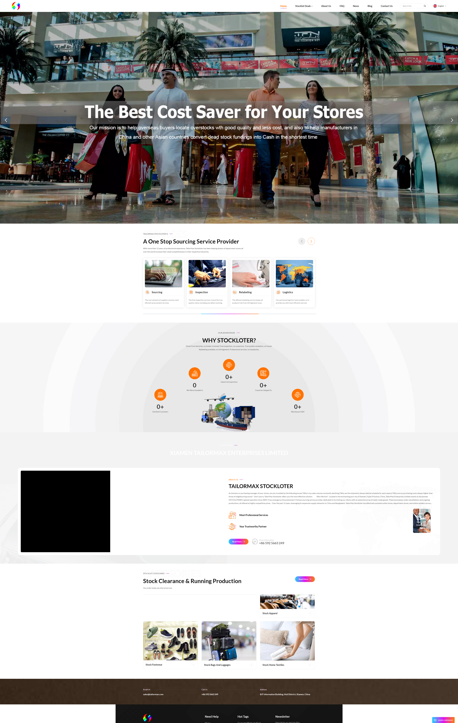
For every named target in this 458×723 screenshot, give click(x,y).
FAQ (342, 6)
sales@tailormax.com (153, 694)
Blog (370, 6)
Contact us (387, 6)
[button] (6, 120)
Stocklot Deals (303, 6)
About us (326, 6)
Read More (237, 541)
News (356, 6)
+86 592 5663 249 (271, 543)
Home (283, 6)
